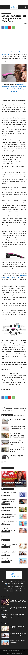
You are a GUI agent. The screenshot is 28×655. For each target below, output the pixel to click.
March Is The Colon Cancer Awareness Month (9, 493)
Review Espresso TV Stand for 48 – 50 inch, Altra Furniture (18, 449)
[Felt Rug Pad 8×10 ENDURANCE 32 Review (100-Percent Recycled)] (5, 435)
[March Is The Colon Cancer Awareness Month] (23, 494)
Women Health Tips (5, 495)
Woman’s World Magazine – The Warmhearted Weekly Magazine (12, 483)
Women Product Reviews (11, 10)
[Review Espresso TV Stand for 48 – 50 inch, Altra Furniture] (5, 449)
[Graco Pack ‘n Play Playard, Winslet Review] (5, 421)
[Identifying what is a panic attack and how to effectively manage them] (23, 553)
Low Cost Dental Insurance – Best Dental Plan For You (9, 529)
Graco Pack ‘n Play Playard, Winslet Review (18, 420)
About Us (5, 650)
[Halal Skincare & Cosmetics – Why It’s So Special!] (23, 546)
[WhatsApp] (13, 27)
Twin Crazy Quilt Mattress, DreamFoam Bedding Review (18, 442)
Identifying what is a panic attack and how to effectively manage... (9, 553)
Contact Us (22, 650)
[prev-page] (2, 462)
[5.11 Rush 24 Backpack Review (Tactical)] (5, 456)
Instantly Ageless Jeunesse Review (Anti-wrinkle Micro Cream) (17, 616)
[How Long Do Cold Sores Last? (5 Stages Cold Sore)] (5, 609)
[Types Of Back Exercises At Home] (23, 523)
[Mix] (16, 590)
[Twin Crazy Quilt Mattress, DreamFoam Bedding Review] (5, 442)
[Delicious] (7, 590)
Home (2, 10)
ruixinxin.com (6, 585)
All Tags (10, 650)
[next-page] (5, 462)
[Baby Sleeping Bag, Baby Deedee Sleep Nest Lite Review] (5, 428)
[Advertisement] (14, 2)
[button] (2, 7)
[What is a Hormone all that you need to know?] (23, 561)
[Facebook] (2, 27)
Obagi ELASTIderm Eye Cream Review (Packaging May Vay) (7, 408)
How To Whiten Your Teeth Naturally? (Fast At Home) (8, 515)
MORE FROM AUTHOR (19, 415)
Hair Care (8, 389)
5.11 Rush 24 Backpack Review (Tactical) (16, 456)
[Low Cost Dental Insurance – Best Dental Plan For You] (23, 530)
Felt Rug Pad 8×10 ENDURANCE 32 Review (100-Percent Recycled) (17, 435)
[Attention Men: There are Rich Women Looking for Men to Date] (5, 602)
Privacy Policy (16, 650)
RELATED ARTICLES (7, 415)
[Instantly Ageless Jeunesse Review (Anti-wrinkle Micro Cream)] (5, 616)
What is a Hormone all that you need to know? (8, 559)
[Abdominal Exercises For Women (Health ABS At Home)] (23, 501)
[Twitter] (6, 27)
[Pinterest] (9, 27)
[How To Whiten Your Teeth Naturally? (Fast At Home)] (23, 516)
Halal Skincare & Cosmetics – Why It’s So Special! (9, 544)
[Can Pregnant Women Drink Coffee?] (23, 509)
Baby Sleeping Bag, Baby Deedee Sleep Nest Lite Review (17, 428)
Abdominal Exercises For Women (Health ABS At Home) (8, 501)
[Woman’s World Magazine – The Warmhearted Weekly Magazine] (14, 479)
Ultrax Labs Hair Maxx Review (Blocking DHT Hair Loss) (20, 408)
